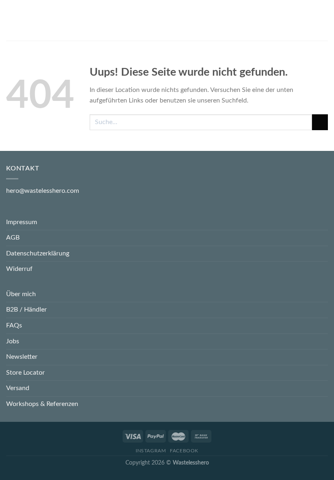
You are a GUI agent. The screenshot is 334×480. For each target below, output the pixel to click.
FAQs (14, 325)
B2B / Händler (26, 309)
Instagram (151, 450)
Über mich (21, 294)
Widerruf (19, 269)
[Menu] (11, 20)
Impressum (21, 222)
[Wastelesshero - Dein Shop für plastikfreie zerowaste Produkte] (167, 20)
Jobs (12, 341)
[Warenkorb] (324, 20)
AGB (13, 237)
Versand (17, 388)
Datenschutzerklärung (37, 253)
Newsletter (21, 356)
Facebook (184, 450)
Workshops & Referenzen (42, 404)
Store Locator (25, 372)
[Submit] (320, 122)
